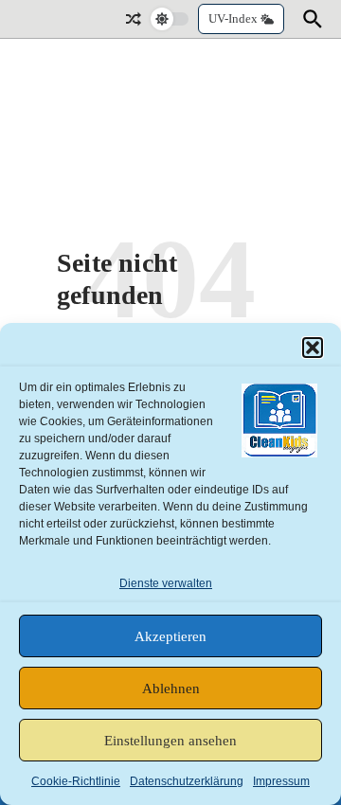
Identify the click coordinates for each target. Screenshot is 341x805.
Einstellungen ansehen (170, 740)
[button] (312, 347)
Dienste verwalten (165, 583)
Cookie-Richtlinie (75, 781)
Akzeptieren (170, 636)
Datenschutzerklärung (186, 781)
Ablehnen (171, 688)
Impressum (281, 781)
